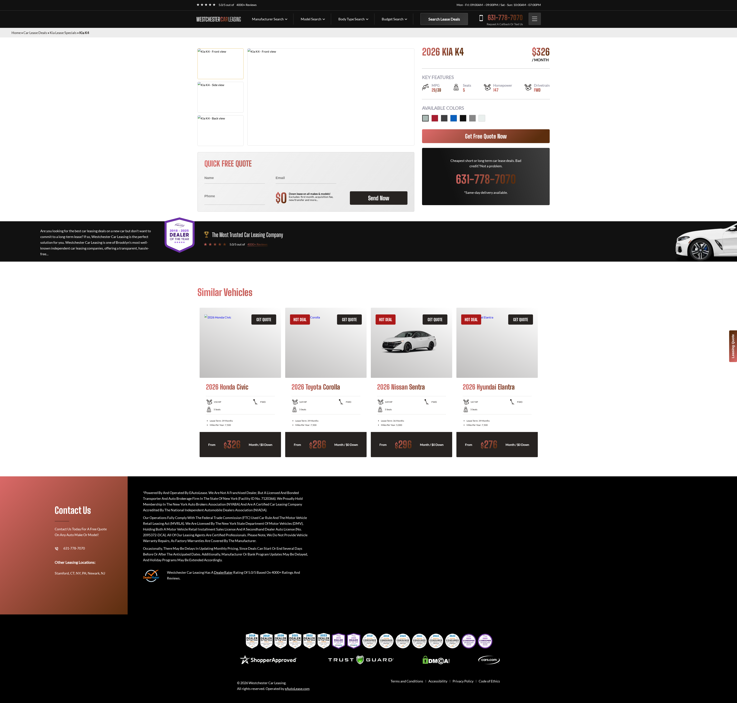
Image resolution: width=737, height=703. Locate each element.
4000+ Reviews (246, 5)
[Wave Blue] (453, 118)
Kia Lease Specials (63, 33)
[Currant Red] (435, 118)
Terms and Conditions (407, 681)
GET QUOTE (263, 319)
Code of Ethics (489, 681)
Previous (195, 382)
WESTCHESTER (218, 19)
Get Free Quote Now (486, 136)
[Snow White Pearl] (482, 118)
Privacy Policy (463, 681)
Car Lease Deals (35, 33)
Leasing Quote (733, 346)
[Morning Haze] (425, 118)
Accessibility (437, 681)
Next (542, 382)
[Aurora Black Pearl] (463, 118)
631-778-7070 (505, 18)
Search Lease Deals (444, 19)
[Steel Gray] (472, 118)
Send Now (378, 198)
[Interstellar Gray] (444, 118)
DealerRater (223, 572)
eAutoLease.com (297, 688)
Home (16, 33)
